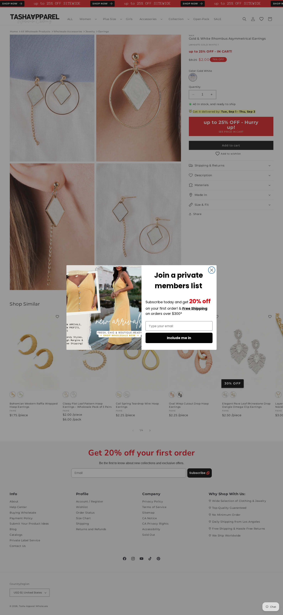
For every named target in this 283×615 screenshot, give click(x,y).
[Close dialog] (211, 270)
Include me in (179, 337)
